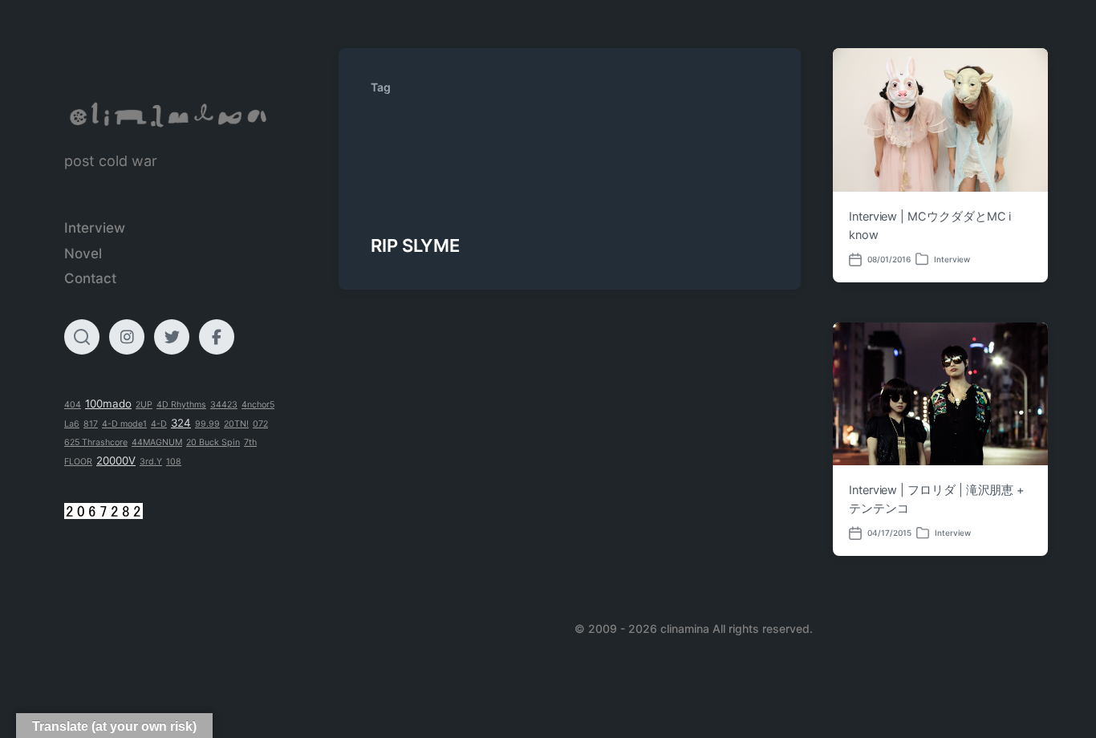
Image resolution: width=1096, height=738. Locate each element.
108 (173, 461)
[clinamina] (169, 115)
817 (90, 424)
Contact (90, 278)
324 (181, 422)
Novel (83, 253)
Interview (94, 228)
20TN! (236, 424)
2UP (144, 404)
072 (260, 424)
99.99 (207, 424)
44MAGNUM (157, 442)
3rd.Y (151, 461)
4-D (159, 424)
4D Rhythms (181, 404)
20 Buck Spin (213, 442)
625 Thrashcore (96, 442)
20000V (116, 460)
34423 (223, 404)
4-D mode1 (124, 424)
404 (72, 404)
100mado (108, 403)
